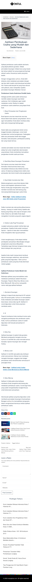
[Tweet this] (5, 413)
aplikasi (18, 79)
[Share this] (2, 413)
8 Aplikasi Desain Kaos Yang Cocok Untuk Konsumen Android (20, 429)
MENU (27, 11)
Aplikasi (17, 297)
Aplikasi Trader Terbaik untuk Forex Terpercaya (25, 449)
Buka (13, 57)
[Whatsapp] (14, 413)
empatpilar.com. (13, 578)
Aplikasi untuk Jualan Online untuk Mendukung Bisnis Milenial (8, 450)
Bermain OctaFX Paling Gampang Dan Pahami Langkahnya (20, 422)
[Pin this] (8, 413)
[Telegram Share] (11, 413)
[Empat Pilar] (16, 4)
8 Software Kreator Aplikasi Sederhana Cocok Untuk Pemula (19, 435)
